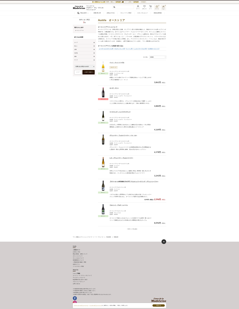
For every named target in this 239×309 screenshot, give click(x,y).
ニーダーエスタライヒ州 (106, 48)
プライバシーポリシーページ (81, 305)
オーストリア (78, 30)
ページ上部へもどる (164, 241)
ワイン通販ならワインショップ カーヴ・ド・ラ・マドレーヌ (79, 7)
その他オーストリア (153, 48)
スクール (157, 8)
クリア (78, 72)
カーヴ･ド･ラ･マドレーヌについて (82, 275)
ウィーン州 (129, 48)
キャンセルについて (78, 258)
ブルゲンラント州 (119, 48)
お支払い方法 (76, 252)
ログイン (138, 8)
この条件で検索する (89, 72)
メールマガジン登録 (78, 266)
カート (150, 8)
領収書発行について (78, 260)
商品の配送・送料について (80, 254)
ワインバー (163, 8)
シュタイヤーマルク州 (140, 48)
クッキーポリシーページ (95, 305)
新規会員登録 (158, 13)
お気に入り (144, 8)
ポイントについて (78, 256)
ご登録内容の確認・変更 (79, 262)
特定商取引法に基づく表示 (80, 279)
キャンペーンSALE (126, 13)
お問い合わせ (76, 283)
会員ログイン (76, 264)
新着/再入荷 (97, 13)
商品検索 (108, 237)
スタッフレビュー (142, 13)
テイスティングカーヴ (79, 277)
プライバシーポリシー (79, 281)
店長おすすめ (111, 13)
